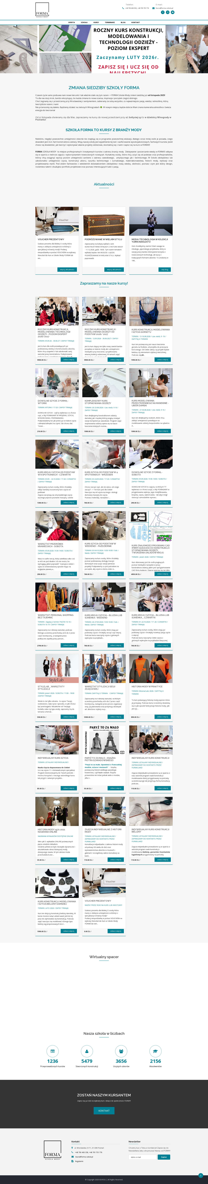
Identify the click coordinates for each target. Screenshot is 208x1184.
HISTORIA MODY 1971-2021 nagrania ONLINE (51, 830)
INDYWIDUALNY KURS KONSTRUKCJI (150, 758)
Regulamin (79, 1161)
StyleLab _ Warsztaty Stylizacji (51, 687)
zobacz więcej (68, 359)
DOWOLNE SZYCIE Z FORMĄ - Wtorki (53, 402)
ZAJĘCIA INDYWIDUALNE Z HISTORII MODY (103, 830)
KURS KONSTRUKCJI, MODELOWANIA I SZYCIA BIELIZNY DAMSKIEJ (57, 902)
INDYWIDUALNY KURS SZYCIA (53, 758)
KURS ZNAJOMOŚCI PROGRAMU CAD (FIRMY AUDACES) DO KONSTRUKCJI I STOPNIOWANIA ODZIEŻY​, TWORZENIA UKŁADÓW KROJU (151, 549)
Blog (123, 22)
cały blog (164, 269)
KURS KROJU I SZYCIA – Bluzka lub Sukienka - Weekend (103, 616)
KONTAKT (104, 1110)
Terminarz (110, 22)
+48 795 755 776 (143, 8)
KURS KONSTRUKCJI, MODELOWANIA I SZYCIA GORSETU (151, 330)
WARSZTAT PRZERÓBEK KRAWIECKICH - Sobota (50, 545)
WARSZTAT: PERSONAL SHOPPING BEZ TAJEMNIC (55, 616)
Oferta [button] (71, 22)
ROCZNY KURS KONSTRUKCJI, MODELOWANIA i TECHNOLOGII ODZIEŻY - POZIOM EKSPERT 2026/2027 (54, 333)
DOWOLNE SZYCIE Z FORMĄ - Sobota (147, 473)
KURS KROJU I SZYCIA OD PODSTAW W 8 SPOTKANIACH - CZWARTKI (56, 473)
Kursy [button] (96, 22)
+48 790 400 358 (130, 8)
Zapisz (164, 1157)
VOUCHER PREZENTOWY (98, 901)
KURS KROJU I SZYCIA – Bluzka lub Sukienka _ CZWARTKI (150, 616)
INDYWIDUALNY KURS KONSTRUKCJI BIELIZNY (150, 830)
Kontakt (135, 22)
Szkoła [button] (84, 22)
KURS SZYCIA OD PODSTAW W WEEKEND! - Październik (100, 544)
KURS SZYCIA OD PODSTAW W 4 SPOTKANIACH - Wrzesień (101, 473)
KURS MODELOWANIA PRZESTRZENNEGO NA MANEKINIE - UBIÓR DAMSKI (150, 403)
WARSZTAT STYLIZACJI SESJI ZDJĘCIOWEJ (100, 687)
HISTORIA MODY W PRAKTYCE (147, 686)
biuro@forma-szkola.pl (164, 8)
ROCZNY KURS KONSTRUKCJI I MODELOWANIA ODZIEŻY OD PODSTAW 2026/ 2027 (100, 331)
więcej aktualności (67, 269)
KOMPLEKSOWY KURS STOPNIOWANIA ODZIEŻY (98, 402)
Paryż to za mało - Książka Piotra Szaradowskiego (100, 759)
